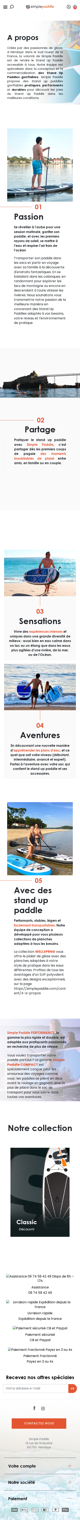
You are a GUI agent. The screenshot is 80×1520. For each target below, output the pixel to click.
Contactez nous (39, 1423)
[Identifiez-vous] (69, 6)
